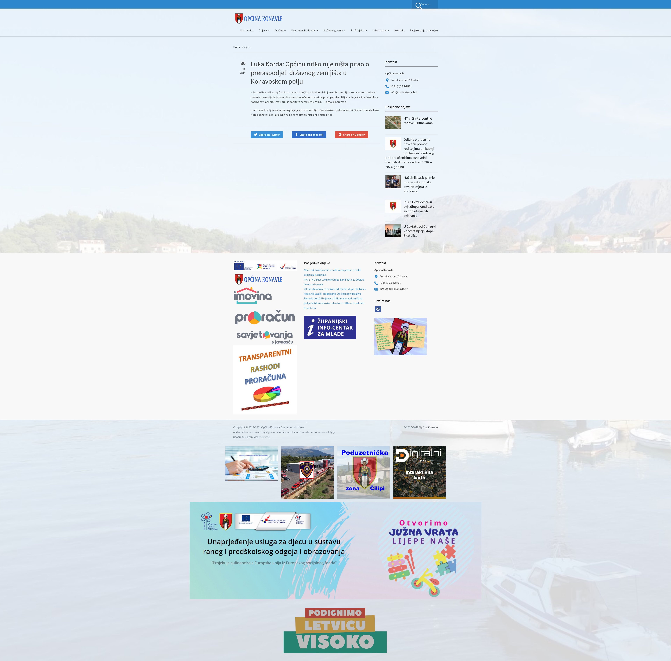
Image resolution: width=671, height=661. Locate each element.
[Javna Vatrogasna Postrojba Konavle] (307, 472)
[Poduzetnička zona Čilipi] (363, 472)
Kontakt (400, 30)
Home (237, 47)
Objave (263, 30)
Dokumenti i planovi (303, 30)
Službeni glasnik (333, 30)
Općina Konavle (428, 427)
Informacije (380, 30)
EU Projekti (358, 30)
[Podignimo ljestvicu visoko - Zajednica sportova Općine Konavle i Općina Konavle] (335, 630)
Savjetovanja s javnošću (424, 30)
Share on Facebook (311, 134)
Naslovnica (246, 30)
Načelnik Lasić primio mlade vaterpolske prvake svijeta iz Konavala (419, 184)
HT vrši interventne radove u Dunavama (418, 120)
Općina (279, 30)
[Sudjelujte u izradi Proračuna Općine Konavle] (251, 463)
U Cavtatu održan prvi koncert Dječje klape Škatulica (420, 231)
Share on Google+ (354, 134)
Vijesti (247, 47)
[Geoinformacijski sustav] (419, 472)
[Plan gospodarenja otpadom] (414, 336)
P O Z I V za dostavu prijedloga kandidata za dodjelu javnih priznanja (419, 209)
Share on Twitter (269, 134)
